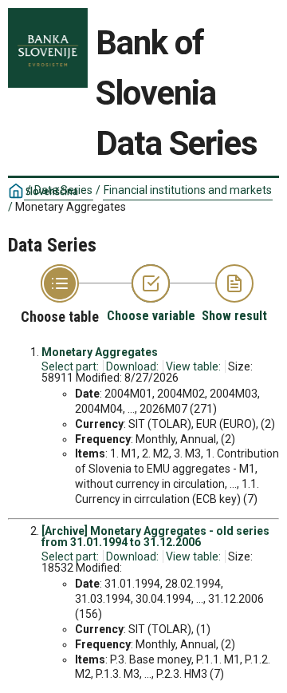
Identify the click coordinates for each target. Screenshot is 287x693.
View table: (193, 366)
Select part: (70, 366)
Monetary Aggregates (99, 352)
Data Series (63, 190)
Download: (132, 366)
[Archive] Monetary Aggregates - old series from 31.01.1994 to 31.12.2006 (155, 536)
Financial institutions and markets (188, 190)
